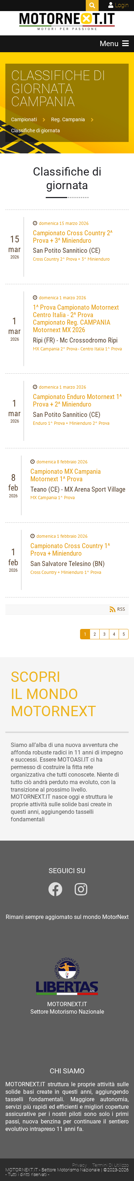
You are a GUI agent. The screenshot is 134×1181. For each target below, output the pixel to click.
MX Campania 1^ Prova (52, 497)
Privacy (79, 1165)
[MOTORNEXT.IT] (67, 21)
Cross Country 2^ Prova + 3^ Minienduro (71, 259)
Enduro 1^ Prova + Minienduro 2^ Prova (71, 423)
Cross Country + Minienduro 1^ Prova (65, 572)
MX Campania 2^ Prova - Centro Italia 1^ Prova (77, 349)
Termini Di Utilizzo (110, 1165)
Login (122, 5)
